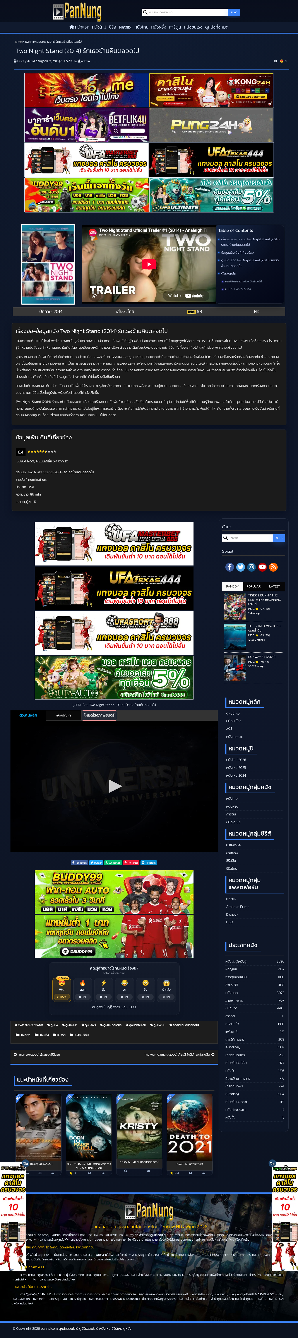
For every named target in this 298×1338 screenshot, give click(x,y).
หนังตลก (24, 1035)
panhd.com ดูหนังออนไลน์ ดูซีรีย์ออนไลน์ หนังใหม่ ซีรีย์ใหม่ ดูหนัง (86, 1328)
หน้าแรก (82, 27)
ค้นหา (234, 12)
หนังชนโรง (193, 27)
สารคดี (230, 1016)
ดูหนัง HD (71, 1025)
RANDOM (232, 586)
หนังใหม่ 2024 (235, 775)
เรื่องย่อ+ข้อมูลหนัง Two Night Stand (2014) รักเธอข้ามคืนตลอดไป (250, 242)
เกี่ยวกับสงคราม (236, 1102)
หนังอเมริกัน (81, 1035)
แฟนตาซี (231, 1032)
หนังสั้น (230, 1117)
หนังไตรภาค (234, 737)
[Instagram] (251, 567)
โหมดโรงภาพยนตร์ (99, 715)
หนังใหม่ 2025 (235, 767)
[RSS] (273, 567)
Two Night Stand (30, 1025)
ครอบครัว (232, 1024)
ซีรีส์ (112, 27)
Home (18, 41)
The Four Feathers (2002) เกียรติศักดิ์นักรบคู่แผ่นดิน (177, 1054)
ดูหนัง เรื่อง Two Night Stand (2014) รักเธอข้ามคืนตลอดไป (250, 263)
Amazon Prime (237, 906)
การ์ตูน (175, 27)
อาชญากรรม (234, 1000)
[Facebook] (229, 567)
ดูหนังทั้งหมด (217, 27)
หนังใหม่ (99, 27)
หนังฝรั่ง (158, 27)
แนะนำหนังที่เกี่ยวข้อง (238, 289)
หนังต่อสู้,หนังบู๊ (236, 961)
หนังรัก (61, 1035)
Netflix (125, 27)
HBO (229, 922)
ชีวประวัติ (231, 985)
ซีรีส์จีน (230, 861)
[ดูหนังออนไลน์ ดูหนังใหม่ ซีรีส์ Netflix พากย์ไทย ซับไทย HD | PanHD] (77, 12)
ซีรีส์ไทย (231, 868)
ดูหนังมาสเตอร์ (112, 1025)
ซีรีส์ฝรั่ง (231, 853)
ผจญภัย (231, 969)
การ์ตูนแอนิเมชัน (236, 977)
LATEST (274, 586)
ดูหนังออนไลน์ (137, 1025)
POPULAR (254, 586)
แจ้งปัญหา (63, 715)
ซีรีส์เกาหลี (233, 845)
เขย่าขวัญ (232, 1094)
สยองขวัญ (232, 1047)
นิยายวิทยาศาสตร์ (237, 1078)
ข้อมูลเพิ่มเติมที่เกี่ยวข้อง (237, 252)
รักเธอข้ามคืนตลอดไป (185, 1025)
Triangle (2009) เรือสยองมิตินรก (39, 1054)
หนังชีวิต (231, 1008)
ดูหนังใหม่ (159, 1025)
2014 (58, 311)
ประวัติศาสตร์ (234, 1039)
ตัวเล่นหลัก (228, 273)
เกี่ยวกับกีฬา (234, 1086)
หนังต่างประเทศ (236, 1110)
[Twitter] (240, 567)
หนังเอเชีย (232, 822)
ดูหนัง (54, 1025)
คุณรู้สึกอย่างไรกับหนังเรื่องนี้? (243, 281)
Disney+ (231, 914)
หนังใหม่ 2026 (235, 760)
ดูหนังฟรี (90, 1025)
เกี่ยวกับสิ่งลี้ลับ (236, 1063)
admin (85, 61)
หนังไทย (141, 27)
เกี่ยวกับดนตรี (235, 1055)
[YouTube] (262, 567)
